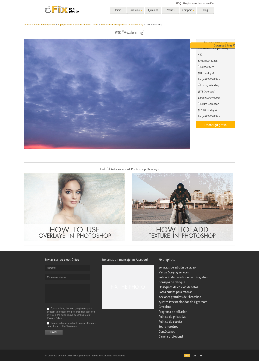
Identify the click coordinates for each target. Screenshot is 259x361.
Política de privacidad (172, 317)
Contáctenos (167, 331)
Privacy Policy (54, 318)
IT (201, 355)
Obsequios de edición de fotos (178, 287)
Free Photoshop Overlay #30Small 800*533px (213, 54)
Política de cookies (170, 321)
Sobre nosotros (168, 326)
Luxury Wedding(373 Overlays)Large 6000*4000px (209, 91)
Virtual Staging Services (174, 272)
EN (187, 355)
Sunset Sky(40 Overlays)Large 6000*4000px (209, 73)
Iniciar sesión (206, 3)
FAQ (178, 3)
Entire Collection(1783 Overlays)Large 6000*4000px (209, 110)
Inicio (118, 10)
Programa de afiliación (173, 312)
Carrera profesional (171, 336)
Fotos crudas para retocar (175, 292)
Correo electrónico (56, 277)
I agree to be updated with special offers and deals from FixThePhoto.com (71, 325)
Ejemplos (153, 10)
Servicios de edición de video (177, 267)
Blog (205, 10)
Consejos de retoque (172, 282)
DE (194, 355)
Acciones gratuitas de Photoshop (180, 297)
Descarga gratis (215, 124)
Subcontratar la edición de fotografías (183, 277)
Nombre (51, 268)
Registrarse (190, 3)
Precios (170, 10)
